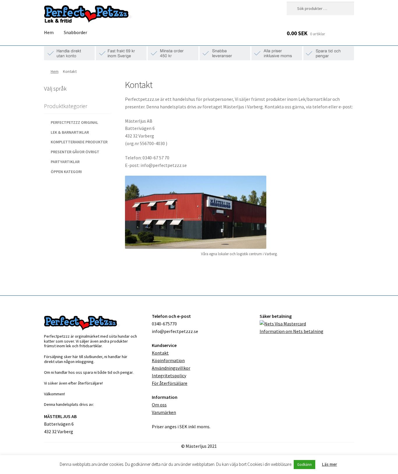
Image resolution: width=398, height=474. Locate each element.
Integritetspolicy (169, 375)
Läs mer (329, 464)
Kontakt (160, 353)
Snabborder (75, 32)
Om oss (159, 405)
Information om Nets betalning (291, 331)
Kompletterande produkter (79, 142)
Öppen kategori (66, 171)
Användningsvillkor (171, 368)
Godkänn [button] (304, 464)
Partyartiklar (65, 161)
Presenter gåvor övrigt (75, 151)
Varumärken (164, 412)
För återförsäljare (169, 383)
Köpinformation (168, 360)
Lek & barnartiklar (70, 132)
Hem (49, 32)
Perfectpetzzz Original (74, 122)
